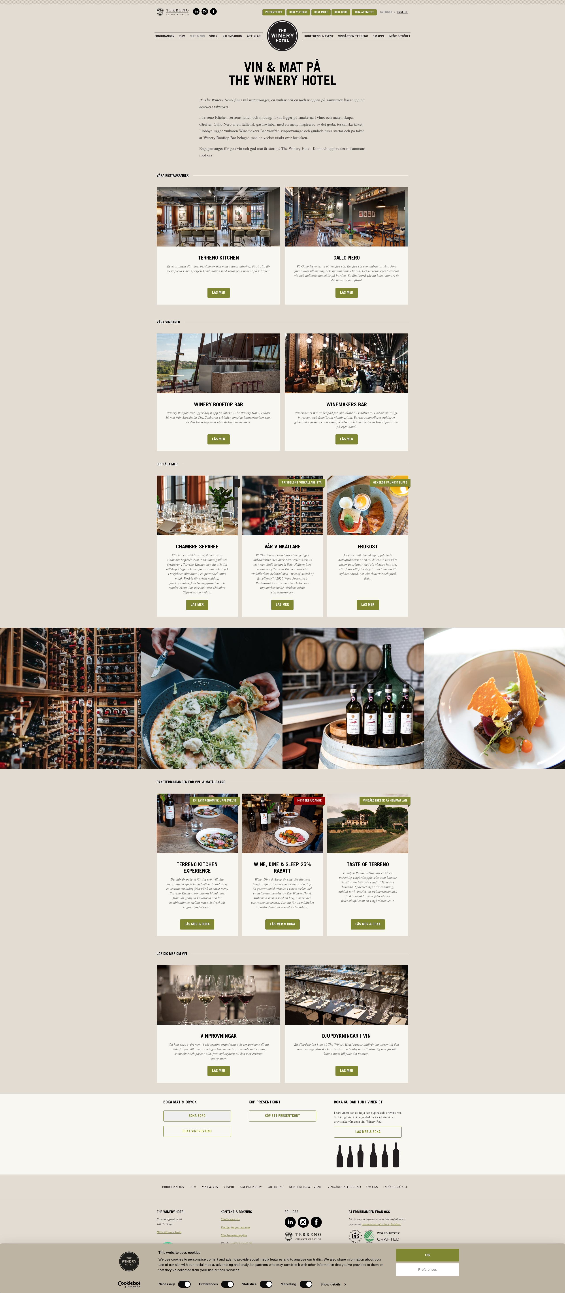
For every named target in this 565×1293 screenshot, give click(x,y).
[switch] (227, 1284)
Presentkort (273, 12)
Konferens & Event (319, 36)
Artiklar (254, 36)
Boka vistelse (298, 12)
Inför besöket (399, 36)
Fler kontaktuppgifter (234, 1235)
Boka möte (321, 12)
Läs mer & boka (197, 924)
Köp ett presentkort (282, 1116)
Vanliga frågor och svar (235, 1227)
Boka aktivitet (364, 12)
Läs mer (218, 293)
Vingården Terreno (353, 36)
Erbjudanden (164, 36)
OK (427, 1255)
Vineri (213, 36)
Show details (330, 1284)
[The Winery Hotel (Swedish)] (282, 35)
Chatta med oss (230, 1219)
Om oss (378, 36)
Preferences (427, 1269)
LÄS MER (367, 605)
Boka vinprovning (197, 1131)
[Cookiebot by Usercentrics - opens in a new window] (129, 1284)
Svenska (386, 12)
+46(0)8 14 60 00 (241, 1243)
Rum (182, 36)
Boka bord (340, 12)
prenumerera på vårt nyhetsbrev (381, 1224)
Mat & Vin (197, 36)
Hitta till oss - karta (169, 1232)
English (402, 12)
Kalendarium (233, 36)
